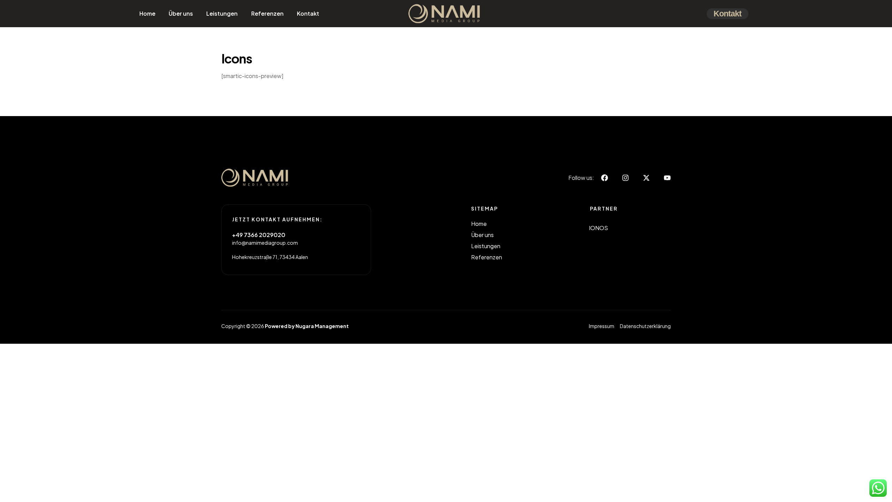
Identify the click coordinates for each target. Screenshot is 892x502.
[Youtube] (667, 177)
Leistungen (222, 13)
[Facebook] (604, 177)
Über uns (181, 13)
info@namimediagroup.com (265, 242)
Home (147, 13)
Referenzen (267, 13)
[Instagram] (625, 177)
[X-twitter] (646, 177)
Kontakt (308, 13)
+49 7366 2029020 (258, 234)
